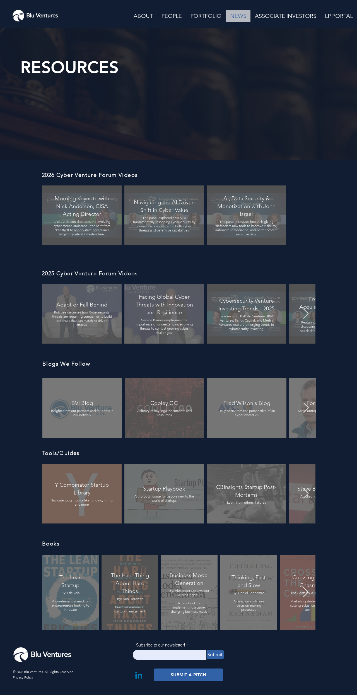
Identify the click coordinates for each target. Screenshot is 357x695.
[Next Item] (306, 313)
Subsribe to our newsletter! (160, 645)
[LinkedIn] (139, 675)
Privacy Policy (23, 677)
